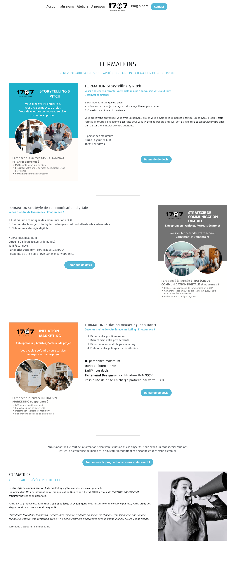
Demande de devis (156, 159)
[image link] (118, 6)
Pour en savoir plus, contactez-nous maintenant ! (118, 462)
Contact (159, 6)
